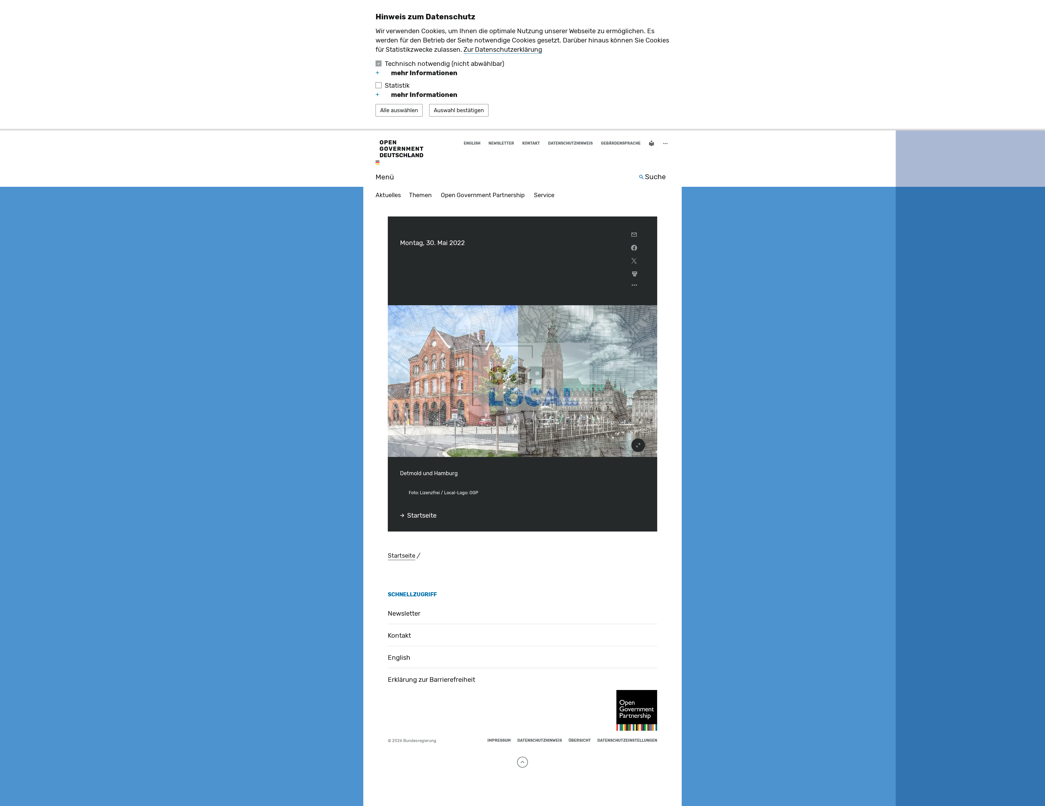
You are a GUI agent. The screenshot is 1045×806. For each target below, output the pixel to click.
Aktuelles (388, 195)
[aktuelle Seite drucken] (634, 274)
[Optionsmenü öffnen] (634, 286)
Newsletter (501, 143)
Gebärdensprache (621, 143)
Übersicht (579, 740)
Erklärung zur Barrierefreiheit (431, 679)
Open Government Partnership (483, 195)
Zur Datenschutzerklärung (502, 49)
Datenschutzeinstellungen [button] (627, 740)
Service (544, 195)
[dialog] (522, 65)
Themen (420, 195)
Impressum (499, 740)
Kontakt (531, 143)
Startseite (422, 515)
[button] (666, 143)
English (472, 143)
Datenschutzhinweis (570, 143)
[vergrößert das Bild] (638, 445)
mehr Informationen (424, 73)
